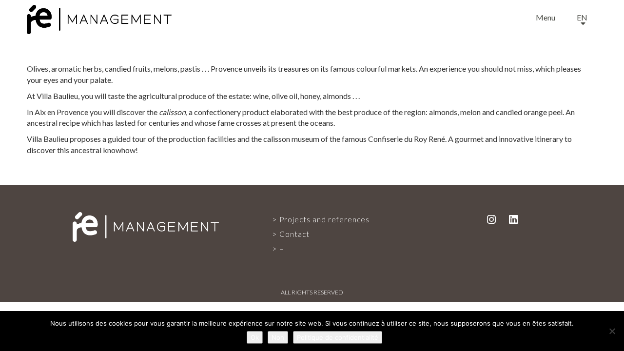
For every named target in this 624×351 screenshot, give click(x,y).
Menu (545, 17)
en (582, 17)
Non (278, 337)
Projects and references (324, 219)
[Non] (612, 331)
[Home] (99, 17)
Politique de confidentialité (337, 337)
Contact (294, 234)
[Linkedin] (513, 219)
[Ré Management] (146, 225)
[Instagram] (491, 219)
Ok (255, 337)
